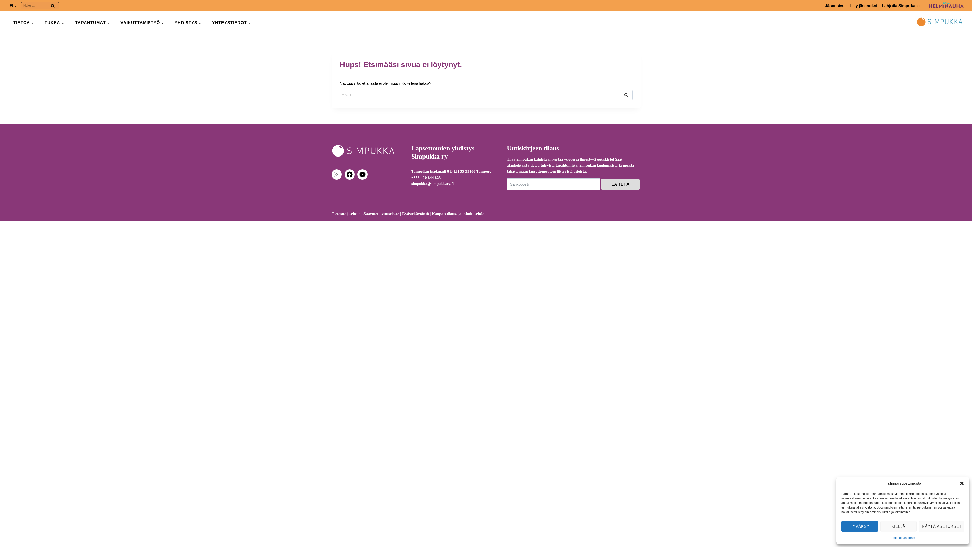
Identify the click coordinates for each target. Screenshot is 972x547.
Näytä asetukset (942, 526)
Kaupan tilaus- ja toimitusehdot (459, 214)
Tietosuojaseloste (903, 538)
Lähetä (620, 184)
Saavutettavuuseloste (381, 214)
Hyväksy (859, 526)
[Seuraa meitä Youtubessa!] (362, 174)
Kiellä (898, 526)
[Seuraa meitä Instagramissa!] (338, 174)
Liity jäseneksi (863, 6)
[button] (961, 483)
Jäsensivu (835, 6)
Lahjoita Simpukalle (901, 6)
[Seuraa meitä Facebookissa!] (351, 174)
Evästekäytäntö (415, 214)
